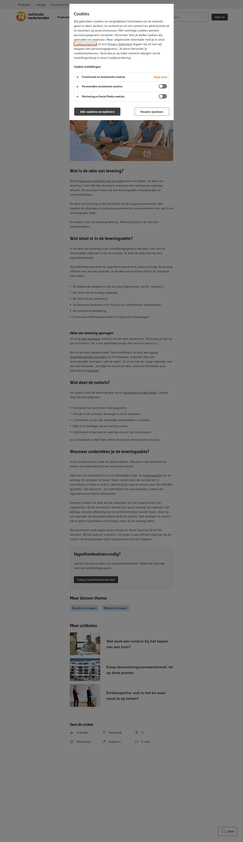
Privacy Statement (120, 44)
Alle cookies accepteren (97, 112)
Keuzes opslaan (151, 112)
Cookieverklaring (85, 44)
